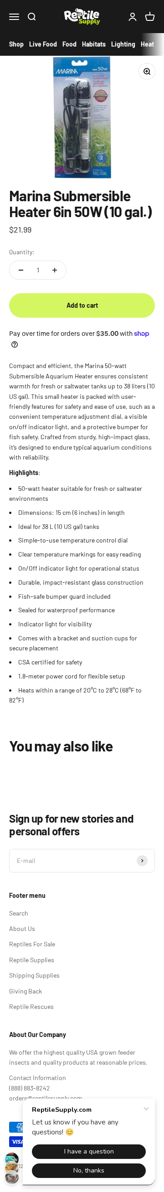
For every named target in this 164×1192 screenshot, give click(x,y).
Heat (147, 44)
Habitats (94, 44)
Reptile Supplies (31, 960)
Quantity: (22, 252)
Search (18, 913)
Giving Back (25, 991)
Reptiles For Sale (32, 944)
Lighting (123, 44)
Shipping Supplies (34, 975)
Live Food (43, 44)
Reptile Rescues (31, 1006)
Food (69, 44)
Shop (16, 44)
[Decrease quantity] (21, 270)
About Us (22, 928)
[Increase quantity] (54, 270)
